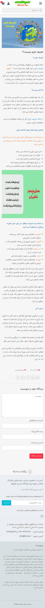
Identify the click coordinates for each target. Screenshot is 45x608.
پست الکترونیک (37, 431)
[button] (4, 3)
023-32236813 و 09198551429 (18, 531)
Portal (16, 604)
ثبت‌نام (6, 502)
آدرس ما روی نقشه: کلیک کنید (32, 489)
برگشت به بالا (20, 471)
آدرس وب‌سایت (37, 442)
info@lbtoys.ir (25, 536)
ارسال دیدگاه (36, 456)
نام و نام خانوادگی (36, 420)
